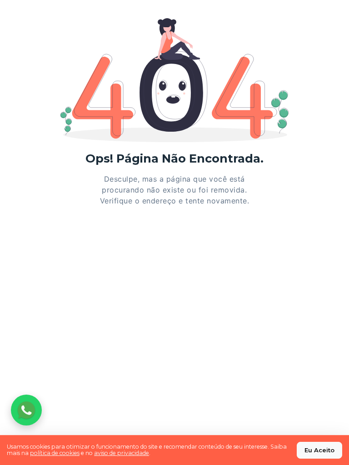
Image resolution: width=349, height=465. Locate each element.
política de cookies (55, 453)
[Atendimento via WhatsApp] (26, 410)
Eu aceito (319, 450)
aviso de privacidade (121, 453)
